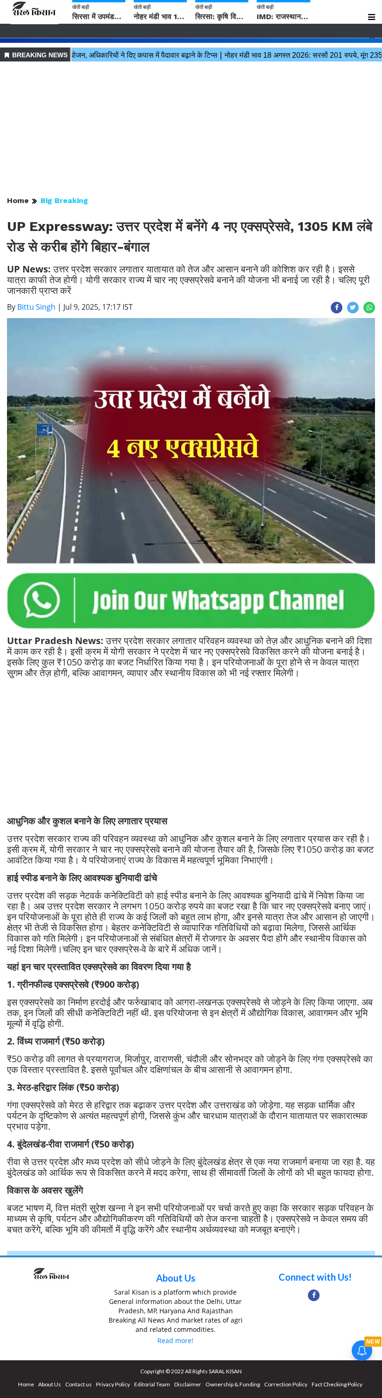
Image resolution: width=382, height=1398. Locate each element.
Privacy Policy (113, 1384)
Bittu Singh (36, 307)
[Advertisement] (191, 129)
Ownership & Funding (232, 1384)
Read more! (175, 1340)
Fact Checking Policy (337, 1384)
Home (18, 200)
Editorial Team (152, 1384)
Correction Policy (285, 1384)
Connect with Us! (315, 1277)
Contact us (78, 1384)
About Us (175, 1277)
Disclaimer (187, 1384)
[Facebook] (314, 1295)
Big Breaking (64, 200)
